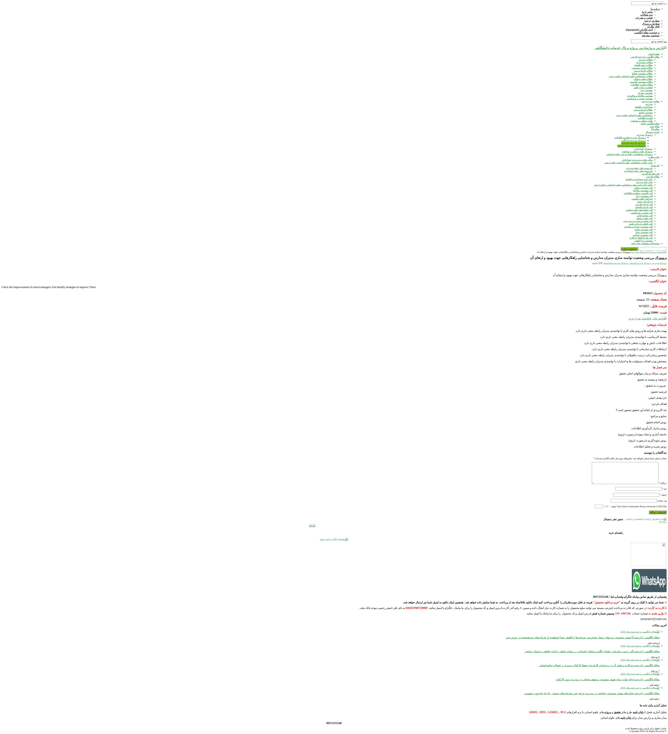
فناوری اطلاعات (645, 118)
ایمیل (663, 494)
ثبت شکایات (646, 15)
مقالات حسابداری (644, 62)
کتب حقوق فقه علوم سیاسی (639, 210)
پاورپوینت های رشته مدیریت (639, 168)
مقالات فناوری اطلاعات (642, 84)
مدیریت (649, 104)
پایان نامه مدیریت (644, 182)
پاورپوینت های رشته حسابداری (638, 171)
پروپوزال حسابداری (643, 148)
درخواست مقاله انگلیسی (647, 32)
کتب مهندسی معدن (643, 229)
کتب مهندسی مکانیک (643, 190)
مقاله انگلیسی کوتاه (650, 123)
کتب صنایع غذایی (645, 215)
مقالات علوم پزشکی (643, 79)
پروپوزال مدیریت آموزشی (633, 143)
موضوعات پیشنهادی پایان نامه (645, 243)
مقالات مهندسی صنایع (642, 73)
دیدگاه (663, 483)
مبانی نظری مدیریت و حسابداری (637, 160)
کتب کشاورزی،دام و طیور (641, 224)
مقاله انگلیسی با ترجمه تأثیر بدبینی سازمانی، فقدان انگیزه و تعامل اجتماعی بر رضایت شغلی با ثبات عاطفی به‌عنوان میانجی (592, 651)
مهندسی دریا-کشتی (643, 240)
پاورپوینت (655, 165)
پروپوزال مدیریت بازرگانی (633, 140)
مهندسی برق (647, 90)
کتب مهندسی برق (644, 196)
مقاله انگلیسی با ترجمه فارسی (645, 57)
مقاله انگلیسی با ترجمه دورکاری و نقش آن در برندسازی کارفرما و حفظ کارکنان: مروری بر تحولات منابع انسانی (599, 665)
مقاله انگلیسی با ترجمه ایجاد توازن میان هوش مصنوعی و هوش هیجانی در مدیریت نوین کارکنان (608, 679)
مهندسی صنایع (646, 112)
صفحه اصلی (654, 54)
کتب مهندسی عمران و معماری (638, 226)
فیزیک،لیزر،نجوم (645, 201)
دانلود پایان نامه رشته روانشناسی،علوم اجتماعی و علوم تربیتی (623, 185)
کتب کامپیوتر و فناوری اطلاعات (638, 193)
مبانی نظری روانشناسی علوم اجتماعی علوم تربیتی (629, 162)
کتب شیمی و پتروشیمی (642, 212)
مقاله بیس (655, 126)
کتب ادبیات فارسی (644, 204)
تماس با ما (647, 12)
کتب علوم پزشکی (644, 218)
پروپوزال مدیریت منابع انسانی (631, 146)
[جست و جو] (665, 4)
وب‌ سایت (662, 500)
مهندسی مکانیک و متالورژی (640, 96)
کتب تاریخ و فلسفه (644, 207)
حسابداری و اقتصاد (644, 107)
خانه (665, 252)
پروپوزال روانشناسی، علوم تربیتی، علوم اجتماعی (629, 154)
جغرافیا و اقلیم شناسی (642, 199)
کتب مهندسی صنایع (643, 187)
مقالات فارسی (653, 176)
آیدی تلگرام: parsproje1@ (639, 29)
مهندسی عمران (645, 93)
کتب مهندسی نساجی (643, 235)
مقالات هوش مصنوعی (642, 68)
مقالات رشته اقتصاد (643, 65)
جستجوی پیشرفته (651, 35)
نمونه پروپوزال (653, 132)
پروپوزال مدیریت (645, 135)
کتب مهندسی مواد (644, 232)
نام (664, 489)
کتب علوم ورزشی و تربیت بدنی (638, 221)
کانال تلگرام (653, 26)
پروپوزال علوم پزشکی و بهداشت (637, 151)
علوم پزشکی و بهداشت (642, 121)
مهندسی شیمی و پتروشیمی (640, 98)
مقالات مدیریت (645, 59)
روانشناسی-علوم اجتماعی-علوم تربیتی (634, 115)
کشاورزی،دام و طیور (643, 87)
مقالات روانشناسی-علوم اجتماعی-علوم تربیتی (631, 76)
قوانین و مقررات (644, 18)
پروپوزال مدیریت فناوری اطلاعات (630, 137)
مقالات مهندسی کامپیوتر (641, 82)
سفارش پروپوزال (651, 23)
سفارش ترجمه (652, 20)
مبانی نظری (654, 157)
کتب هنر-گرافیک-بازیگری (641, 238)
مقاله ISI (655, 129)
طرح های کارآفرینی (651, 173)
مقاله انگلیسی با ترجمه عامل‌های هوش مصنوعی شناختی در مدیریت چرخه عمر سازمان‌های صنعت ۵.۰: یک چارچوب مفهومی (592, 693)
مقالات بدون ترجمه (651, 101)
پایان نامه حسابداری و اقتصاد (639, 179)
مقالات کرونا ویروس (643, 70)
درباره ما (655, 9)
